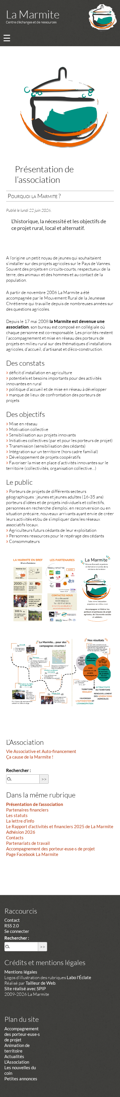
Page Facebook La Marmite (32, 854)
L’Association (16, 1062)
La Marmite (32, 14)
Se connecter (16, 931)
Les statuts (17, 815)
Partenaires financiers (27, 809)
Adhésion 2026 (20, 832)
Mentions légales (20, 971)
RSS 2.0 (11, 925)
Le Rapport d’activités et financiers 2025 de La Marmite (59, 826)
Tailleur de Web (40, 983)
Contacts (15, 837)
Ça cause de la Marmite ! (29, 756)
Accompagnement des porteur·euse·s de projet (50, 848)
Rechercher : (18, 770)
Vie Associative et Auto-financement (41, 751)
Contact (12, 920)
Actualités (14, 1056)
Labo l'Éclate (79, 977)
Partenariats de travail (28, 843)
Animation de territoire (17, 1048)
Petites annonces (20, 1078)
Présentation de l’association (34, 804)
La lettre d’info (20, 820)
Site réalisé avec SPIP (25, 988)
